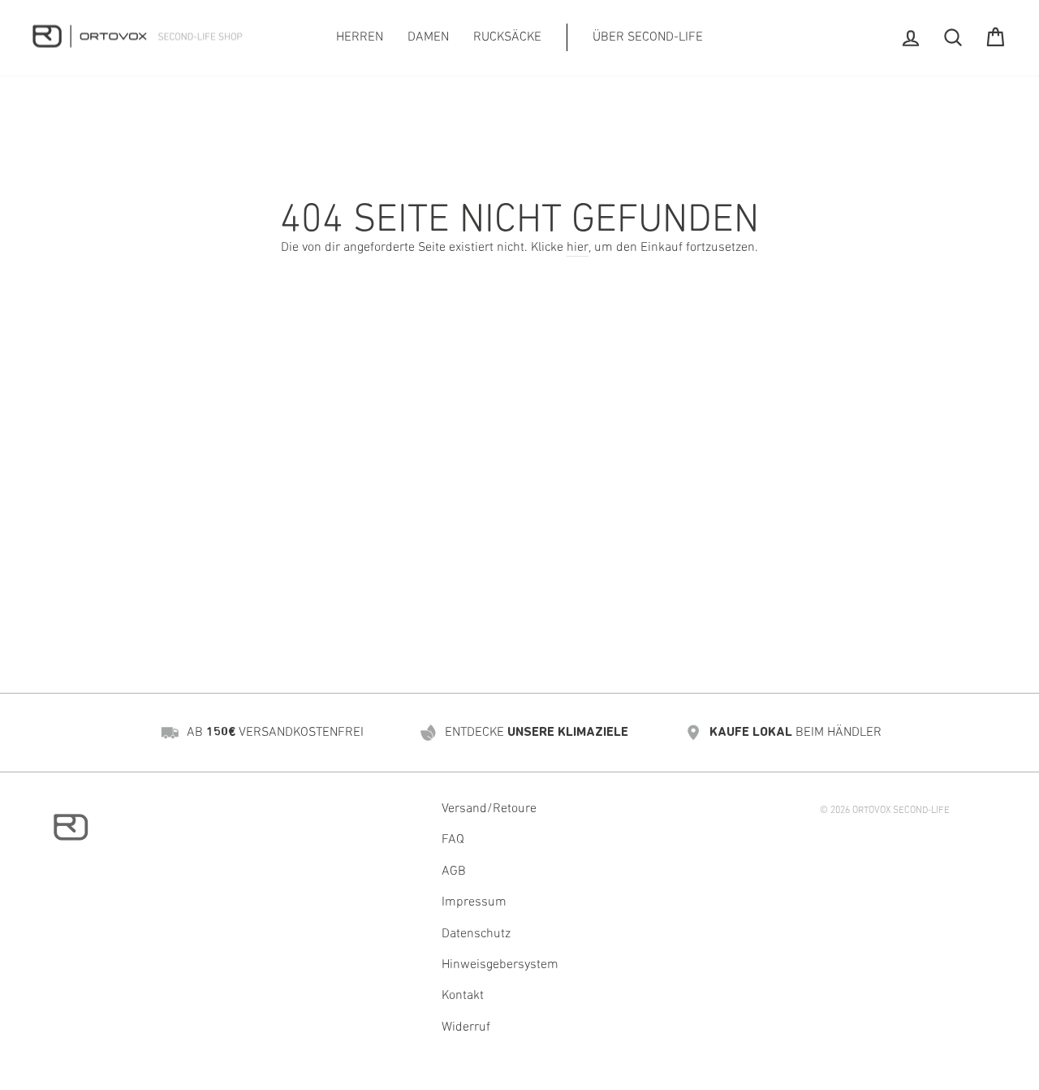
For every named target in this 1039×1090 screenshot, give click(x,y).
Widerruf (466, 1027)
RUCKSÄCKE (507, 37)
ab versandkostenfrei (275, 732)
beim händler (795, 732)
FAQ (453, 839)
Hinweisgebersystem (500, 964)
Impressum (474, 902)
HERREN (359, 37)
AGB (454, 871)
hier (577, 247)
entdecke (536, 732)
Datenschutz (476, 934)
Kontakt (463, 995)
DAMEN (428, 37)
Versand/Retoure (489, 808)
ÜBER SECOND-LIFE (648, 37)
